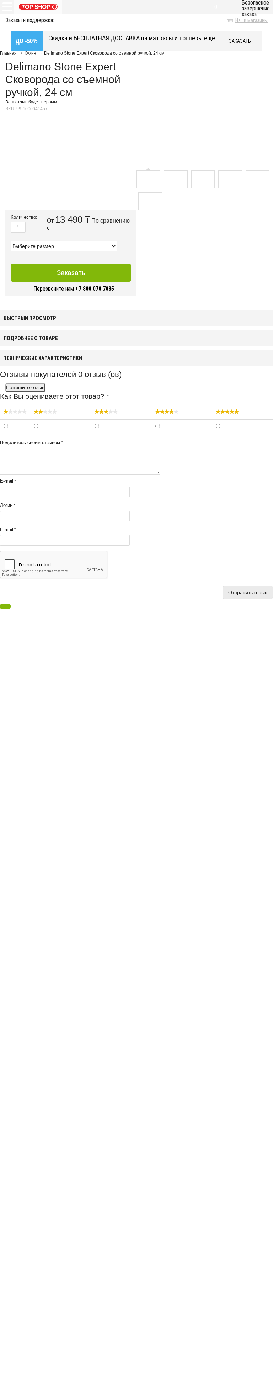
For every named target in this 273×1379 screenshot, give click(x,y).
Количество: (24, 217)
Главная (8, 53)
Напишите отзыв (25, 387)
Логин (6, 505)
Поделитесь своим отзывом (30, 442)
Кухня (30, 53)
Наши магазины (251, 20)
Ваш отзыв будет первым (31, 102)
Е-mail (6, 529)
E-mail (6, 481)
